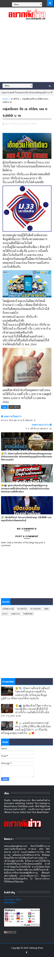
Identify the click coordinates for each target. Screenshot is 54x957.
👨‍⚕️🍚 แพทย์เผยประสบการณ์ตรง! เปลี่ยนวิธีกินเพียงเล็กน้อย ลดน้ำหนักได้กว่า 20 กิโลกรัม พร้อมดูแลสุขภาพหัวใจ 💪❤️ (26, 728)
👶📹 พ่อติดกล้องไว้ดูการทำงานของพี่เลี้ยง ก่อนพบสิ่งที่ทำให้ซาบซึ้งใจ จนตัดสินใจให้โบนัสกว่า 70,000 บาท (26, 710)
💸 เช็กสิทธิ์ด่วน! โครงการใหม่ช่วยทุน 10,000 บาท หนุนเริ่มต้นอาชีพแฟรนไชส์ (26, 519)
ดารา (5, 613)
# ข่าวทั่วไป (14, 407)
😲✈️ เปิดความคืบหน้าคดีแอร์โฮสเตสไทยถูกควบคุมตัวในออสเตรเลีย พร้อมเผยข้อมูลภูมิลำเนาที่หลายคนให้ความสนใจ (26, 456)
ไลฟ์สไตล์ (28, 613)
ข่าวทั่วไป (15, 98)
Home (5, 98)
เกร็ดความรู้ (8, 608)
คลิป (46, 608)
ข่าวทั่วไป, (33, 123)
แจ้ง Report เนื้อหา (12, 899)
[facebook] (26, 952)
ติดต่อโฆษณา (10, 902)
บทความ (15, 613)
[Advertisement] (27, 53)
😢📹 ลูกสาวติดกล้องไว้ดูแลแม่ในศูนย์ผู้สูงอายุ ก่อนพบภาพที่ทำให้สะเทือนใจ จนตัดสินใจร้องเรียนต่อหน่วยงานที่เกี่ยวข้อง (25, 488)
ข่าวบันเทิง (35, 608)
